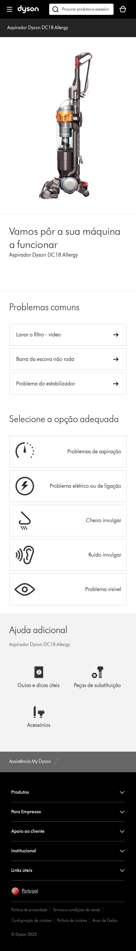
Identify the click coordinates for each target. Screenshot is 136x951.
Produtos (20, 792)
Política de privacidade (29, 909)
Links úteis (21, 870)
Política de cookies (72, 920)
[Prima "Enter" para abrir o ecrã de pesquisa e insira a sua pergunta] (81, 9)
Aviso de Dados (104, 920)
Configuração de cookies (31, 920)
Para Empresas (26, 812)
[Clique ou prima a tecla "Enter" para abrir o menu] (9, 9)
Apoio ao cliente (28, 831)
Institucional (23, 851)
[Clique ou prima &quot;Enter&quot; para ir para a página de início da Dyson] (28, 12)
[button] (24, 891)
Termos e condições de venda (76, 909)
